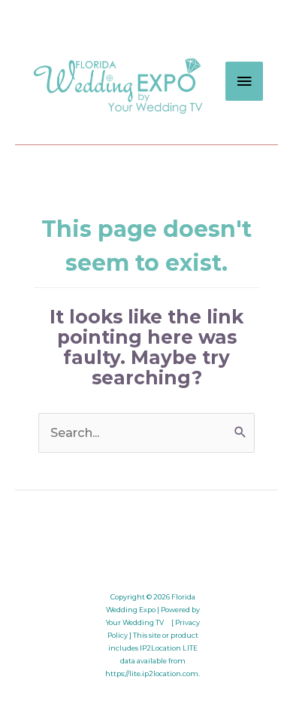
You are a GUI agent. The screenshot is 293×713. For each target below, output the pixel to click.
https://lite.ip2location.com (151, 673)
